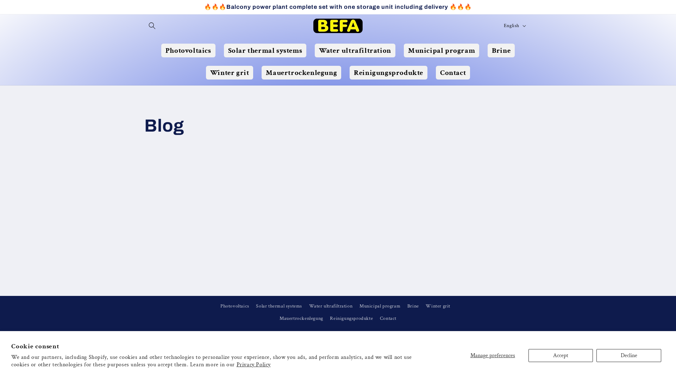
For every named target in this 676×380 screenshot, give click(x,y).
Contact (388, 318)
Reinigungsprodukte (351, 318)
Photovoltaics (234, 306)
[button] (152, 25)
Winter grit (438, 306)
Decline (629, 355)
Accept (560, 355)
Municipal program (379, 306)
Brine (413, 306)
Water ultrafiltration (331, 306)
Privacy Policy (254, 364)
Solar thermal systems (279, 306)
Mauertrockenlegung (301, 318)
